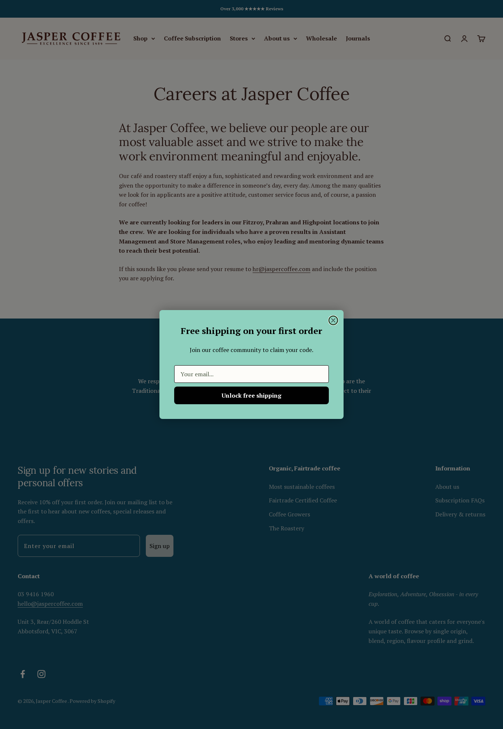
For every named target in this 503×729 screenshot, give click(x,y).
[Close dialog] (333, 320)
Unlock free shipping (251, 395)
